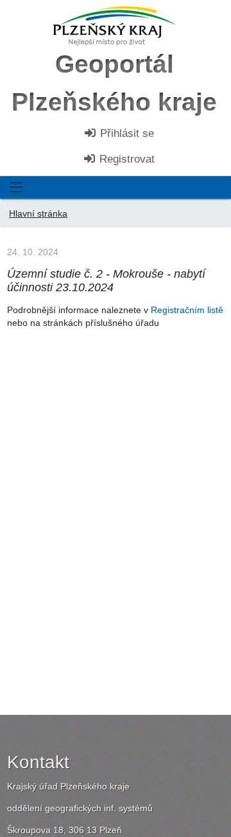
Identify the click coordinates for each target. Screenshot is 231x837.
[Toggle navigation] (15, 187)
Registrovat (125, 159)
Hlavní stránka (38, 213)
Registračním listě (187, 310)
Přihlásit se (125, 133)
